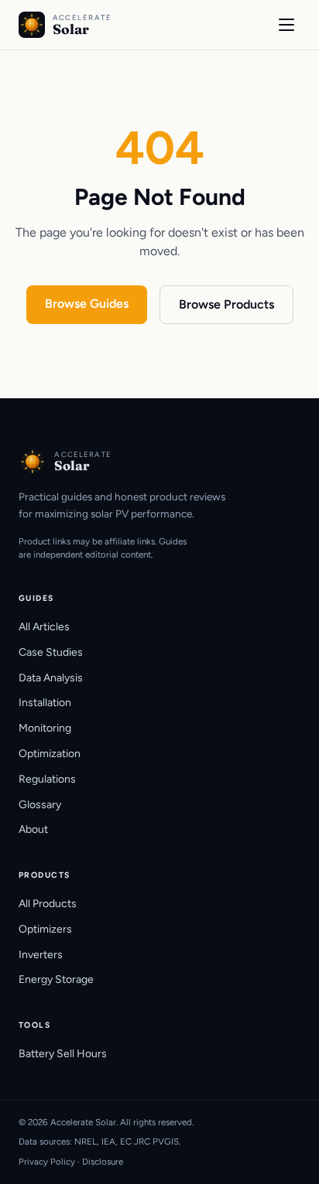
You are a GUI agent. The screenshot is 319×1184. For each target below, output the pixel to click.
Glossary (40, 804)
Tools (34, 1025)
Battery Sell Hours (63, 1053)
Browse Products (226, 304)
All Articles (44, 626)
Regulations (47, 779)
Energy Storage (56, 979)
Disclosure (102, 1161)
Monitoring (45, 728)
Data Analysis (51, 677)
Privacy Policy (47, 1161)
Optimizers (45, 929)
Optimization (50, 753)
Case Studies (51, 652)
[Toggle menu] (286, 24)
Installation (45, 702)
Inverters (41, 954)
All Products (48, 903)
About (33, 829)
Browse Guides (87, 303)
